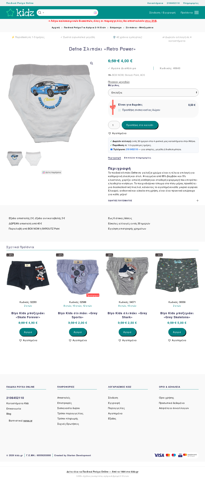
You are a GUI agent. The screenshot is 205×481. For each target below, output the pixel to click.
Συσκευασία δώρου (68, 408)
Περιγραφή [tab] (114, 157)
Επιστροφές (64, 402)
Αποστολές (63, 397)
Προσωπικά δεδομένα (172, 402)
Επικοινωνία (13, 408)
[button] (39, 12)
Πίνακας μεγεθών (119, 81)
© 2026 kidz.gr (14, 455)
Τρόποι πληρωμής (67, 418)
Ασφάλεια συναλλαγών (174, 408)
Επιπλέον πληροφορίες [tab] (137, 157)
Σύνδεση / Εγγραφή (162, 12)
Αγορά (28, 332)
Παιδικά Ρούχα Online (19, 2)
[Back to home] (20, 12)
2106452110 (173, 3)
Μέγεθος (113, 85)
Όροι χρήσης (166, 397)
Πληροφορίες (191, 3)
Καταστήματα (155, 3)
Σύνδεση (113, 397)
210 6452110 (132, 149)
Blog (8, 413)
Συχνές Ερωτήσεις (68, 423)
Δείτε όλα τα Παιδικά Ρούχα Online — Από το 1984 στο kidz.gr (102, 471)
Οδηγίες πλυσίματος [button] (120, 200)
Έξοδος (112, 418)
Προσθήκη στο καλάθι (139, 125)
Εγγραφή (114, 402)
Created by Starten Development (72, 455)
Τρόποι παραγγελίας (70, 413)
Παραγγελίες (116, 408)
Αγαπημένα (115, 413)
